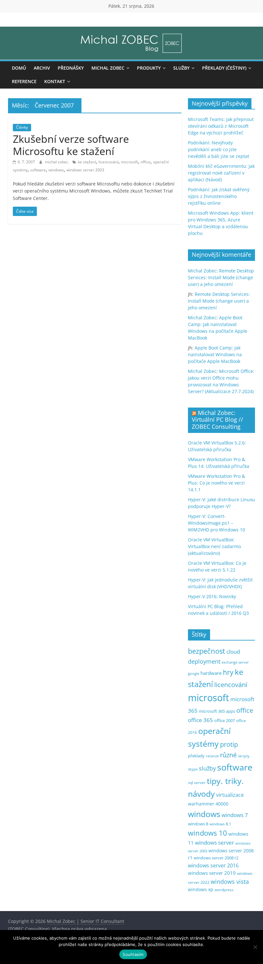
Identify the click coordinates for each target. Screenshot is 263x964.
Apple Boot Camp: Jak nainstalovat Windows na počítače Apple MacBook (215, 354)
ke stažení (87, 162)
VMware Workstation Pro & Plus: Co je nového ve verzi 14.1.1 (216, 483)
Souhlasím (133, 954)
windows (56, 170)
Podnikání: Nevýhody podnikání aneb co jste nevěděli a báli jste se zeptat (218, 149)
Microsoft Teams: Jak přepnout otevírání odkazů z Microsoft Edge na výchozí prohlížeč (221, 126)
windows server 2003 (85, 170)
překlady (196, 756)
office (145, 162)
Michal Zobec (107, 68)
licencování (108, 162)
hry (228, 672)
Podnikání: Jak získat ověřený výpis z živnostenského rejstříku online (219, 196)
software (38, 170)
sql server (197, 782)
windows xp (200, 889)
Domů (19, 68)
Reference (24, 81)
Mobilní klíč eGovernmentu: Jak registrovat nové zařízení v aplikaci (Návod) (221, 173)
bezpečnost (206, 651)
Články (22, 127)
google (193, 673)
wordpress (224, 889)
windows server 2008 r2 (216, 858)
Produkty (149, 68)
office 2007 (224, 720)
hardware (211, 673)
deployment (204, 661)
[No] (255, 947)
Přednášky (71, 68)
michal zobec (57, 162)
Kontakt (54, 81)
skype (193, 769)
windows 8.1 (220, 823)
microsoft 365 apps (217, 711)
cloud (233, 651)
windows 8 (198, 824)
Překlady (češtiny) (224, 68)
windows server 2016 (213, 865)
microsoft (129, 162)
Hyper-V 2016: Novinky (212, 596)
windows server (214, 842)
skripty (244, 756)
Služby (181, 68)
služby (207, 768)
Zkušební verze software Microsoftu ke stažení (71, 145)
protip (229, 744)
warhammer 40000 (208, 804)
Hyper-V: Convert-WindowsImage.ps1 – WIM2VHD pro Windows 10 (216, 523)
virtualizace (230, 794)
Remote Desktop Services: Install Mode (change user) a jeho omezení (221, 277)
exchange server (235, 662)
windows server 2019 (212, 873)
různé (228, 755)
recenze (212, 755)
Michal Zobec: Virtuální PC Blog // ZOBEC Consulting (217, 419)
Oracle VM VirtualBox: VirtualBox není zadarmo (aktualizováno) (214, 546)
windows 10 (207, 833)
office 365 (200, 720)
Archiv (42, 68)
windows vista (230, 881)
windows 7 (235, 815)
